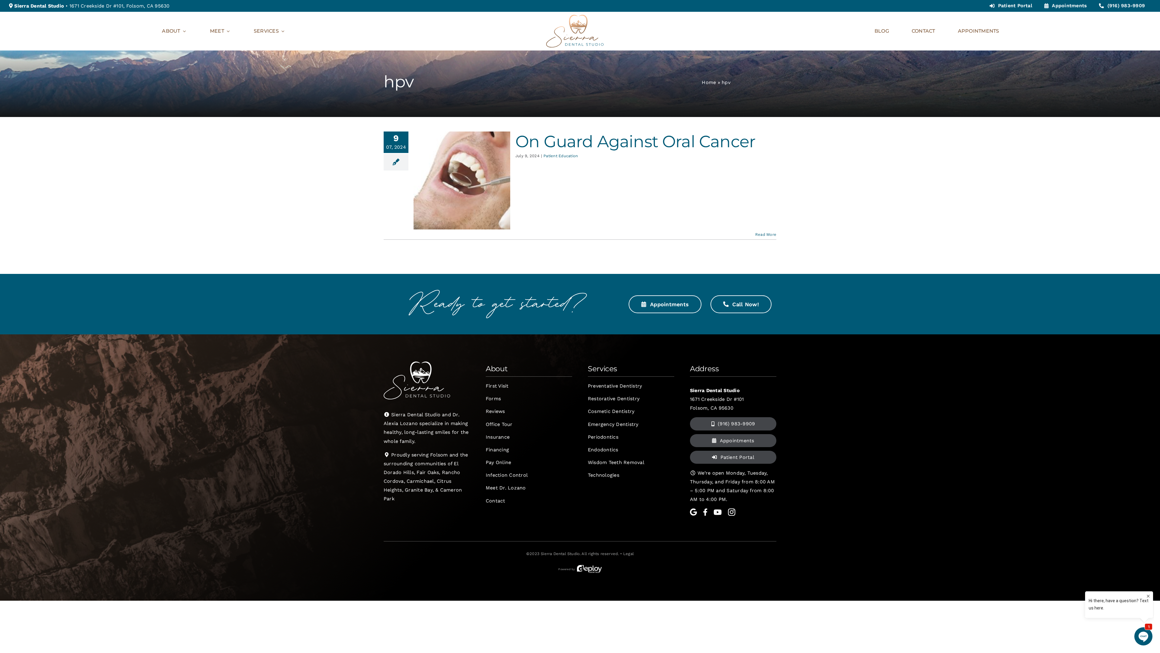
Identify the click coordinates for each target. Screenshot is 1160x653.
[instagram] (731, 512)
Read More (765, 234)
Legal (628, 553)
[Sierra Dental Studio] (575, 17)
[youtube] (718, 512)
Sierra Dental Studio (560, 553)
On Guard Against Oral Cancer (635, 141)
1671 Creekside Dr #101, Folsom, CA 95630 (119, 6)
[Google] (693, 512)
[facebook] (705, 512)
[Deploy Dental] (589, 569)
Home (709, 82)
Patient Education (560, 156)
